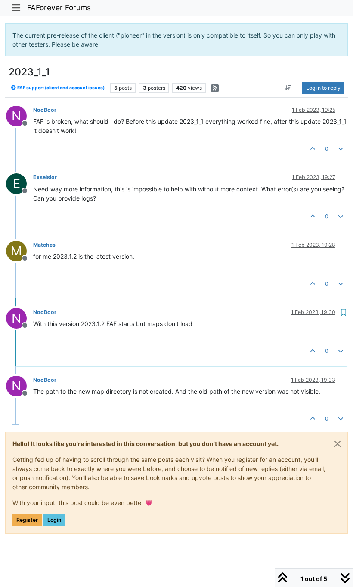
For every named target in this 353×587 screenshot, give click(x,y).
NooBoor (44, 110)
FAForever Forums (59, 7)
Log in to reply (323, 88)
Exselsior (45, 177)
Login (54, 520)
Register (27, 520)
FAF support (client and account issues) (60, 88)
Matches (44, 245)
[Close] (337, 443)
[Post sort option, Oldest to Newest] (288, 88)
